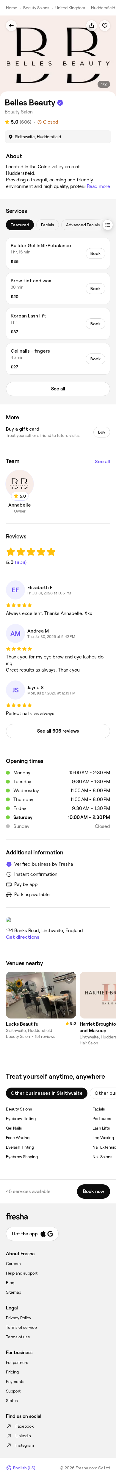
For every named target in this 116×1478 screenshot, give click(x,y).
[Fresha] (58, 1216)
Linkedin (23, 1435)
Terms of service (21, 1327)
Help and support (21, 1273)
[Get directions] (58, 920)
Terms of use (18, 1336)
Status (12, 1400)
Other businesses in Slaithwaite (47, 1093)
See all (102, 461)
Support (13, 1391)
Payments (15, 1381)
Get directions (22, 937)
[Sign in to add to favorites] (104, 25)
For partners (17, 1362)
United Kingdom (70, 7)
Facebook (24, 1426)
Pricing (12, 1372)
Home (11, 7)
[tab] (20, 224)
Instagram (24, 1445)
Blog (10, 1282)
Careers (13, 1263)
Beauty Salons (36, 7)
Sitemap (13, 1292)
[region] (58, 57)
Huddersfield (103, 7)
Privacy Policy (18, 1317)
